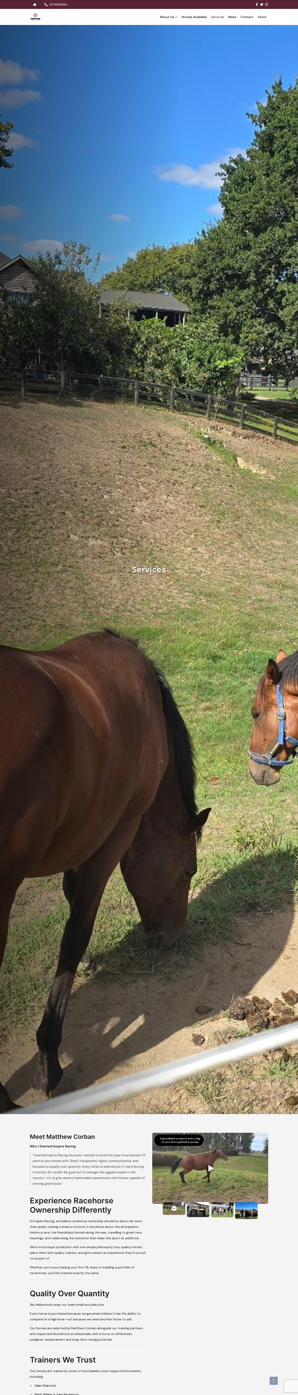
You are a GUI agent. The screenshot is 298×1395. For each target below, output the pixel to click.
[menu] (154, 17)
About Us (167, 17)
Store (262, 17)
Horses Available (194, 17)
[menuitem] (169, 17)
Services (217, 17)
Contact (247, 17)
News (232, 17)
